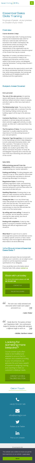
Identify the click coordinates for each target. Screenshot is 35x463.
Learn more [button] (26, 454)
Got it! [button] (17, 458)
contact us (24, 268)
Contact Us (17, 285)
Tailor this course (17, 291)
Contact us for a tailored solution (17, 377)
